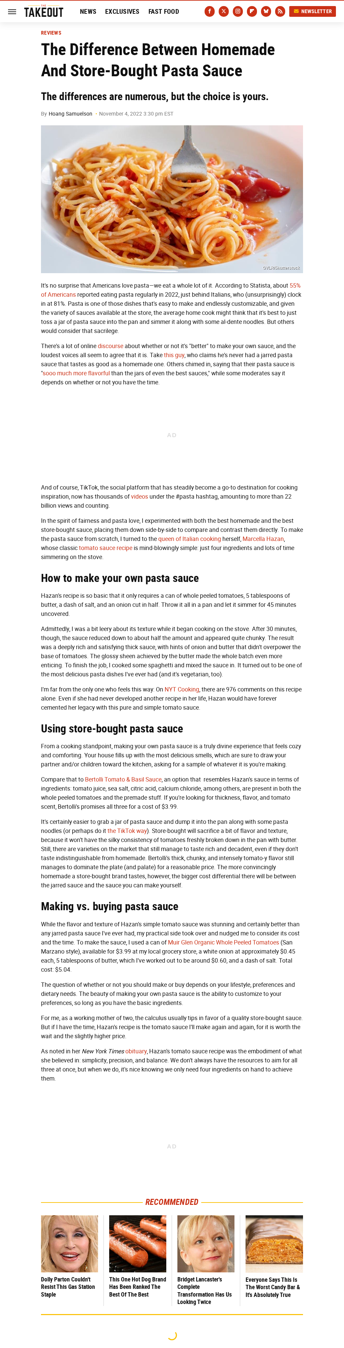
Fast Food (163, 11)
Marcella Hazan (263, 539)
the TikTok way (127, 831)
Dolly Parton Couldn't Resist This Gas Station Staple (68, 1287)
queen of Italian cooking (189, 539)
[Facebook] (210, 11)
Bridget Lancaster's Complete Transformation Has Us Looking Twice (204, 1291)
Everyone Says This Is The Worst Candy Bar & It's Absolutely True (273, 1287)
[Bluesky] (266, 11)
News (88, 11)
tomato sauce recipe (105, 548)
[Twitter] (224, 11)
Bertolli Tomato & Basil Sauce (123, 779)
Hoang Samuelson (70, 114)
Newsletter (316, 11)
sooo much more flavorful (76, 373)
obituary (136, 1051)
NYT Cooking (182, 689)
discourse (110, 346)
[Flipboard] (252, 11)
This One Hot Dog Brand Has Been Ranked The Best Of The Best (137, 1287)
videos (139, 496)
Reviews (51, 33)
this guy (174, 355)
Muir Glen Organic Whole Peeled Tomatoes (223, 942)
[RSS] (280, 11)
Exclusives (122, 11)
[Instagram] (238, 11)
